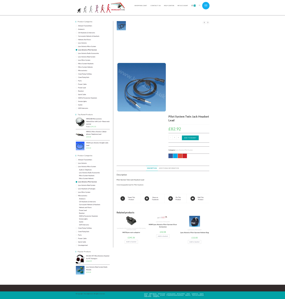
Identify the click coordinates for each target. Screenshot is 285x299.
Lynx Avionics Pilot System (184, 150)
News (188, 294)
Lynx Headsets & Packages (86, 189)
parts (80, 81)
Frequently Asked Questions (175, 295)
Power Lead (82, 88)
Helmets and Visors (84, 39)
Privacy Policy (181, 294)
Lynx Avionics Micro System (124, 228)
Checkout (156, 295)
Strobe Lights (82, 101)
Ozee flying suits (83, 77)
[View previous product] (204, 22)
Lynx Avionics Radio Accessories (88, 53)
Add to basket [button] (131, 242)
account (162, 295)
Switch (80, 105)
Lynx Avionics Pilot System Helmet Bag (194, 232)
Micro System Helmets (85, 67)
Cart (150, 295)
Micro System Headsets (86, 63)
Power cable (82, 84)
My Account (161, 294)
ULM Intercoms (83, 108)
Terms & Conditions (198, 295)
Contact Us (195, 294)
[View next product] (207, 22)
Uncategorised (83, 245)
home (146, 294)
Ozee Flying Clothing (85, 74)
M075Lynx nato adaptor (131, 232)
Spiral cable (82, 94)
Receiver (81, 91)
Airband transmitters (85, 26)
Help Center (147, 296)
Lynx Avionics (82, 43)
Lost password (171, 294)
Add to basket (190, 138)
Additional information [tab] (169, 168)
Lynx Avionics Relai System (86, 57)
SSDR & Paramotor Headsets (87, 98)
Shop (145, 295)
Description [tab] (152, 168)
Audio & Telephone (85, 170)
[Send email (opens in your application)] (206, 5)
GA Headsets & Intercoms (86, 33)
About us (187, 295)
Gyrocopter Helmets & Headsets (88, 36)
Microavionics (82, 70)
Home (202, 294)
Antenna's (81, 29)
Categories (156, 296)
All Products (153, 294)
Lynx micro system (131, 229)
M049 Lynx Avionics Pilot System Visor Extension (163, 225)
